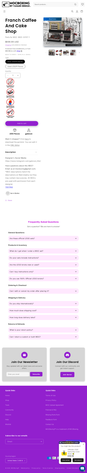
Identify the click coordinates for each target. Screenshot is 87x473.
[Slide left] (46, 52)
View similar (66, 460)
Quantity (8, 71)
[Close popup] (83, 444)
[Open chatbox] (82, 469)
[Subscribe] (41, 441)
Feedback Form (51, 419)
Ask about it (78, 460)
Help (7, 419)
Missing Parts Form (53, 415)
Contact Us (50, 424)
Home (7, 395)
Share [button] (10, 200)
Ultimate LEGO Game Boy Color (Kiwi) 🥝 (74, 452)
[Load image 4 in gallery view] (73, 53)
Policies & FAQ (51, 410)
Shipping (8, 45)
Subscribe (36, 374)
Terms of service (48, 468)
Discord (8, 415)
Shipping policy (60, 468)
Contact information (73, 468)
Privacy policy (36, 468)
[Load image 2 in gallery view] (59, 53)
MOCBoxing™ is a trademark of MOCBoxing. (62, 429)
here (27, 139)
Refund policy (25, 468)
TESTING (9, 187)
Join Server (67, 374)
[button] (4, 11)
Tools (7, 405)
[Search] (75, 4)
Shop (7, 400)
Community (9, 410)
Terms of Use (50, 395)
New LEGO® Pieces (15, 62)
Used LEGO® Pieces (15, 66)
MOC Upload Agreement (55, 405)
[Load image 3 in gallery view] (66, 53)
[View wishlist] (82, 4)
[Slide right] (79, 52)
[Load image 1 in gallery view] (52, 53)
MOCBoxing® (15, 468)
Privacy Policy (51, 400)
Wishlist (8, 424)
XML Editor (15, 145)
